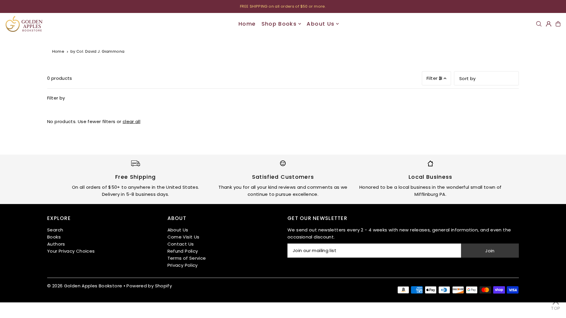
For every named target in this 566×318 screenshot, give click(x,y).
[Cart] (558, 23)
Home (58, 51)
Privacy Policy (182, 265)
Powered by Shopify (149, 286)
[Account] (548, 23)
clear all (131, 121)
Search (55, 230)
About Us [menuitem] (320, 23)
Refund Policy (182, 251)
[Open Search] (539, 23)
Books (54, 237)
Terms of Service (186, 258)
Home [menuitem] (247, 23)
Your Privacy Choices (71, 251)
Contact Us (180, 244)
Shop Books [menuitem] (279, 23)
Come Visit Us (183, 237)
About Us (177, 230)
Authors (56, 244)
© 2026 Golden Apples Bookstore (84, 286)
